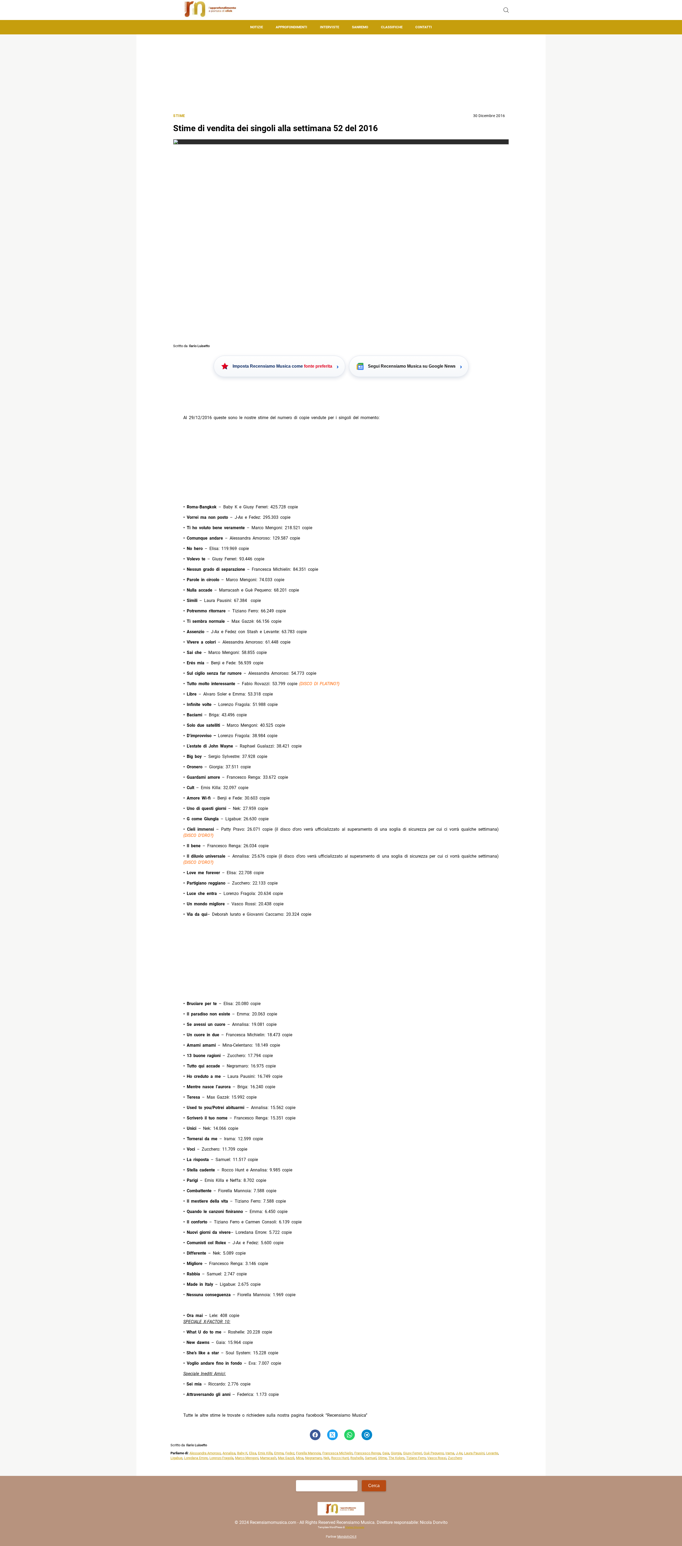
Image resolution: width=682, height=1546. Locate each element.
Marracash (268, 1458)
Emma (279, 1453)
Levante (492, 1453)
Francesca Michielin (337, 1453)
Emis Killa (265, 1453)
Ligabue (176, 1458)
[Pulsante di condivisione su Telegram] (367, 1434)
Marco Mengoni (246, 1458)
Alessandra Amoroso (205, 1453)
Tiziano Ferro (416, 1458)
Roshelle (356, 1458)
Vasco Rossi (436, 1458)
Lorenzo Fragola (221, 1458)
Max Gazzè (286, 1458)
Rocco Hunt (340, 1458)
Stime (179, 116)
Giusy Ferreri (412, 1453)
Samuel (370, 1458)
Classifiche (392, 27)
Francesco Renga (367, 1453)
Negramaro (313, 1458)
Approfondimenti (291, 27)
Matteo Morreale (354, 1527)
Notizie (256, 27)
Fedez (289, 1453)
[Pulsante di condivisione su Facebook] (315, 1434)
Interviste (329, 27)
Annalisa (229, 1453)
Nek (326, 1458)
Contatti (423, 27)
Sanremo (360, 27)
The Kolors (396, 1458)
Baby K (242, 1453)
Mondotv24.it (346, 1537)
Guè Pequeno (434, 1453)
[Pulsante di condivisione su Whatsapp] (349, 1434)
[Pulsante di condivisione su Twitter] (332, 1434)
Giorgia (396, 1453)
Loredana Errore (196, 1458)
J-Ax (459, 1453)
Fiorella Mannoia (308, 1453)
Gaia (385, 1453)
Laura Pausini (474, 1453)
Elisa (252, 1453)
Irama (449, 1453)
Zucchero (455, 1458)
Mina (299, 1458)
